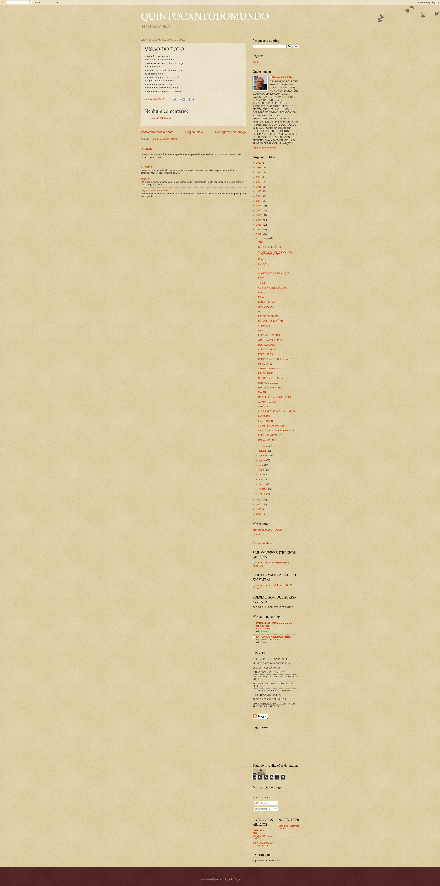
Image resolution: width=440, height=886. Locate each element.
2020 (259, 191)
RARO (261, 292)
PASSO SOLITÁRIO (268, 316)
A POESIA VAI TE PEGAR (271, 340)
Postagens (262, 803)
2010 (259, 499)
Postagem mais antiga (230, 132)
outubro (263, 451)
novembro (264, 446)
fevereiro (263, 489)
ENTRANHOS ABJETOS (267, 639)
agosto (262, 460)
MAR (260, 330)
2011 (259, 234)
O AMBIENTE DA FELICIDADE (274, 273)
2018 (259, 201)
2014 (259, 220)
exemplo (257, 534)
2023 (259, 177)
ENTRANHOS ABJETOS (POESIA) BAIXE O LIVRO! (263, 834)
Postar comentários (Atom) (163, 139)
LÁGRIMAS (264, 416)
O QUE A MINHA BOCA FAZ (155, 190)
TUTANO (145, 179)
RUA (260, 259)
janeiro (262, 493)
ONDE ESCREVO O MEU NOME (275, 397)
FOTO (261, 278)
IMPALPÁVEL (265, 363)
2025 (259, 167)
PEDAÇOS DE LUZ (268, 383)
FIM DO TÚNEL (266, 373)
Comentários (263, 809)
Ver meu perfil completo (264, 147)
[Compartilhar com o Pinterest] (193, 99)
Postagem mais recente (157, 132)
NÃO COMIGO (265, 307)
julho (261, 465)
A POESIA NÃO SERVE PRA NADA (276, 430)
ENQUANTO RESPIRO (270, 387)
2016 (259, 210)
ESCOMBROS (265, 354)
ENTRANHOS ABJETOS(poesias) (273, 637)
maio (261, 474)
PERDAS (146, 148)
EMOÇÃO (263, 264)
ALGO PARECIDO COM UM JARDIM (277, 411)
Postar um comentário (160, 118)
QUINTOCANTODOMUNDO (205, 16)
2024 (259, 172)
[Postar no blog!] (183, 99)
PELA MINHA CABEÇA (270, 435)
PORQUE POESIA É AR (270, 321)
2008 (259, 509)
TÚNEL (261, 283)
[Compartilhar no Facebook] (190, 99)
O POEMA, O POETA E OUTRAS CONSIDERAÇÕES (275, 253)
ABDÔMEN (264, 406)
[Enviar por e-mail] (180, 99)
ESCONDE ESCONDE (269, 335)
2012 (259, 229)
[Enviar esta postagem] (174, 99)
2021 (259, 186)
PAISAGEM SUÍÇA (268, 440)
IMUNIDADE (147, 167)
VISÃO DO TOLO (267, 349)
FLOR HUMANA (266, 421)
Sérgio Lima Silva (282, 77)
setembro (264, 455)
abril (261, 479)
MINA (261, 297)
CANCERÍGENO (266, 302)
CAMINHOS (264, 325)
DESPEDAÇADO (266, 345)
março (262, 484)
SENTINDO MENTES (269, 368)
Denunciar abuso (263, 543)
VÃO (260, 242)
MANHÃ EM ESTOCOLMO (271, 378)
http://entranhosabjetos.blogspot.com (263, 844)
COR (260, 268)
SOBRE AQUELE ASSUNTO (272, 287)
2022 (259, 182)
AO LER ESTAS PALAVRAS (272, 425)
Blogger (237, 879)
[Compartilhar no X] (187, 99)
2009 (259, 504)
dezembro (264, 238)
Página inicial (194, 132)
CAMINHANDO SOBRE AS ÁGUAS (276, 359)
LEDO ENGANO (263, 628)
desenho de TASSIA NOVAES (268, 530)
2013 (259, 224)
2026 (259, 163)
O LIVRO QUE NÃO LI (269, 247)
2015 (259, 215)
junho (262, 470)
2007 (259, 514)
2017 (259, 205)
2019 (259, 196)
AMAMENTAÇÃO (267, 402)
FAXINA (262, 392)
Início (255, 62)
